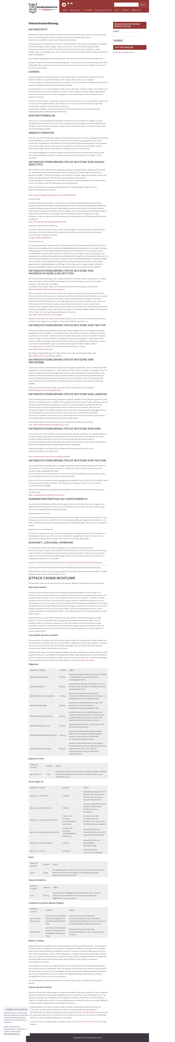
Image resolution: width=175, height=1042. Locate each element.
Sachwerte (87, 11)
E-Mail (116, 31)
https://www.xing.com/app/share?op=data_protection (49, 456)
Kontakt (125, 10)
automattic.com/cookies (85, 660)
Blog (117, 10)
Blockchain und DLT (103, 10)
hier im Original (97, 583)
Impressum (135, 11)
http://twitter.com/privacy (43, 349)
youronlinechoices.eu (89, 1012)
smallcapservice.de (94, 1037)
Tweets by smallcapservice (123, 52)
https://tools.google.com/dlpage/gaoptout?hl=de (47, 222)
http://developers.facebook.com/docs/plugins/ (47, 289)
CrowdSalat (75, 10)
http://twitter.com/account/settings (42, 356)
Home (65, 10)
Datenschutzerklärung (43, 23)
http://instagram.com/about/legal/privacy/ (45, 390)
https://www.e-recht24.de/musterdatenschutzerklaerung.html (78, 562)
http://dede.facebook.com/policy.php (47, 314)
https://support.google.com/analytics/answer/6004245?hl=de (52, 195)
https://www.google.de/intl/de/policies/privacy (47, 495)
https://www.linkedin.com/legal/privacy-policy (51, 424)
